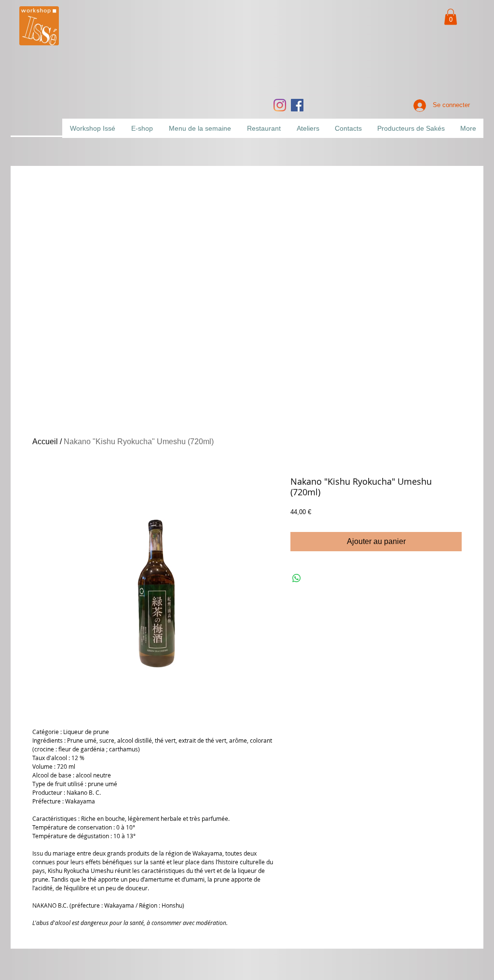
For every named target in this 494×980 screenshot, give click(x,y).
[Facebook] (297, 105)
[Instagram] (280, 105)
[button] (450, 17)
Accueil (45, 441)
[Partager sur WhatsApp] (296, 578)
